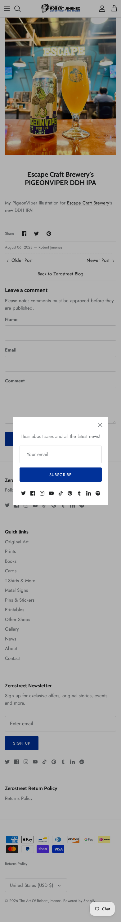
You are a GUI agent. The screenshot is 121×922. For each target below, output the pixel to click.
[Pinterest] (70, 493)
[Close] (100, 425)
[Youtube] (51, 493)
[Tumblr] (79, 493)
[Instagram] (42, 493)
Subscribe (60, 475)
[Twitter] (23, 493)
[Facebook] (32, 493)
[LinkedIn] (88, 493)
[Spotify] (98, 493)
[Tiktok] (60, 493)
